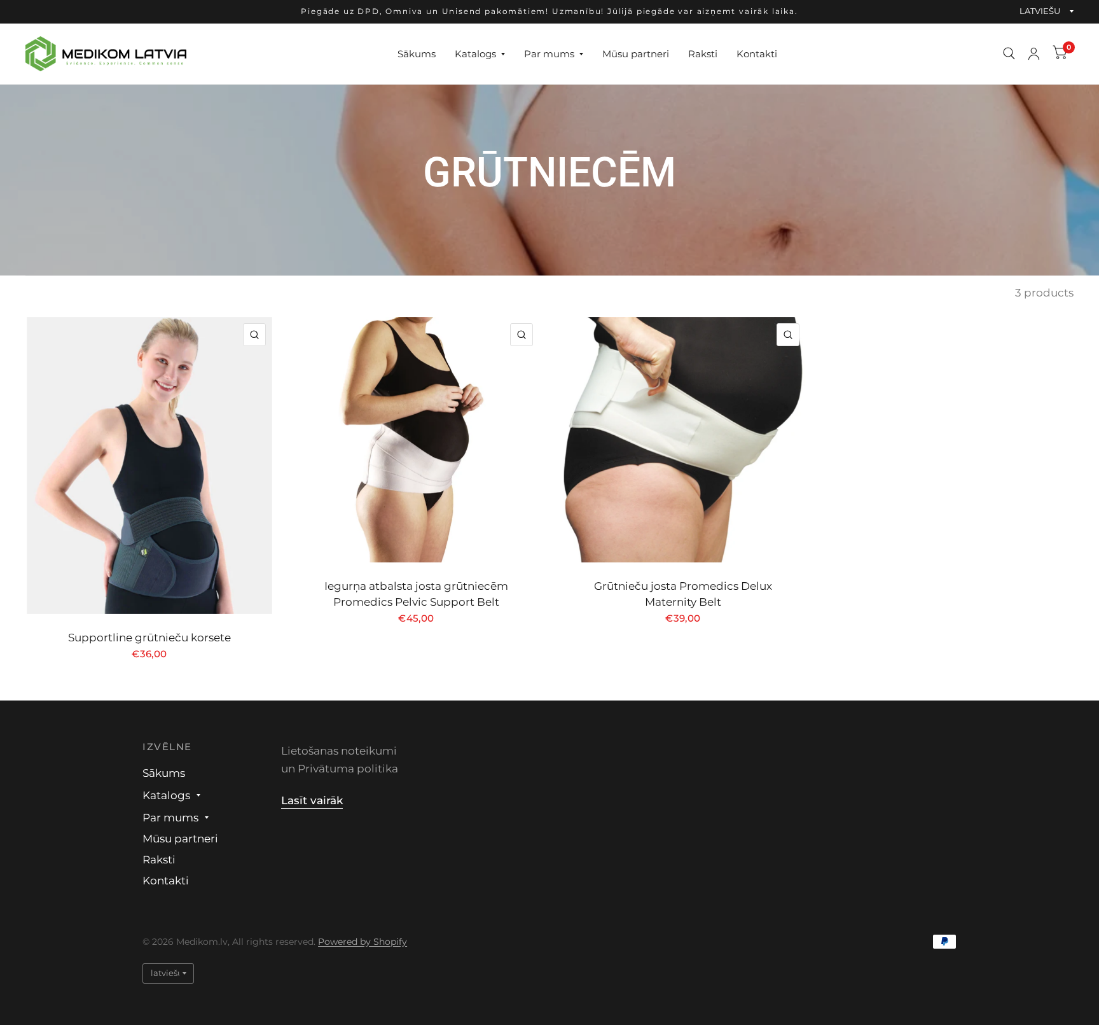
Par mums (549, 53)
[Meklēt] (1009, 54)
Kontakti (756, 53)
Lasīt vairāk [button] (312, 800)
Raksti (702, 53)
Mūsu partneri (635, 53)
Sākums (416, 53)
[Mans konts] (1033, 54)
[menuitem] (416, 53)
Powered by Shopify (362, 941)
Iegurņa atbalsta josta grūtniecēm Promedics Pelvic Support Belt (416, 594)
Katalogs (475, 53)
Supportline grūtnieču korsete (149, 637)
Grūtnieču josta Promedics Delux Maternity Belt (683, 594)
